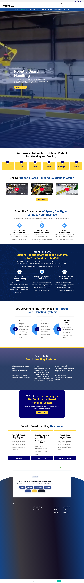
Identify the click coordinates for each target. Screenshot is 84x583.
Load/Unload (47, 487)
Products (56, 509)
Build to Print (41, 490)
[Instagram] (73, 1)
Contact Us (65, 510)
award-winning (43, 281)
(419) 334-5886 (36, 509)
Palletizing (22, 487)
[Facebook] (76, 1)
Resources (56, 512)
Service (34, 490)
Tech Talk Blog (57, 510)
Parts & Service (66, 506)
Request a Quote (42, 412)
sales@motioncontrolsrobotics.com (41, 510)
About (55, 506)
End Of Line (29, 487)
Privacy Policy (66, 512)
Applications (56, 507)
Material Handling (38, 487)
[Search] (80, 6)
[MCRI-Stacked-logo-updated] (8, 5)
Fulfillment (28, 490)
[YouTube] (78, 1)
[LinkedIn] (80, 1)
